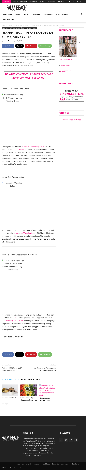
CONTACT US (65, 71)
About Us (15, 1)
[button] (81, 14)
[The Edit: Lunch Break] (10, 390)
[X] (80, 1)
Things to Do (35, 14)
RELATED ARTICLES (10, 379)
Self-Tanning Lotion (28, 233)
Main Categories (26, 28)
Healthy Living (24, 25)
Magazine (64, 14)
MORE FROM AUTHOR (30, 379)
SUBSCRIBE (65, 65)
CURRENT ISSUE (65, 59)
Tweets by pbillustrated (71, 120)
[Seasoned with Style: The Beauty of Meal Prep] (28, 390)
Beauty (35, 28)
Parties (17, 14)
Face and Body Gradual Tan (12, 321)
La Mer (15, 318)
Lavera (16, 233)
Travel (57, 14)
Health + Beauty (12, 25)
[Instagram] (73, 1)
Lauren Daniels (8, 41)
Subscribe (6, 1)
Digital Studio (33, 1)
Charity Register (8, 19)
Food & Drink (7, 14)
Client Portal (60, 1)
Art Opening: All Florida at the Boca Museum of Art (45, 369)
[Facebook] (69, 1)
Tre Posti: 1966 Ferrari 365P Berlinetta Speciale (12, 369)
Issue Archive (51, 1)
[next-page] (6, 405)
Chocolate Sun (18, 149)
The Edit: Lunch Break (9, 398)
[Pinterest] (77, 1)
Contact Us (42, 1)
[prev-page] (3, 405)
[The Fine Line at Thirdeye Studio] (47, 390)
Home (3, 25)
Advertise (23, 1)
